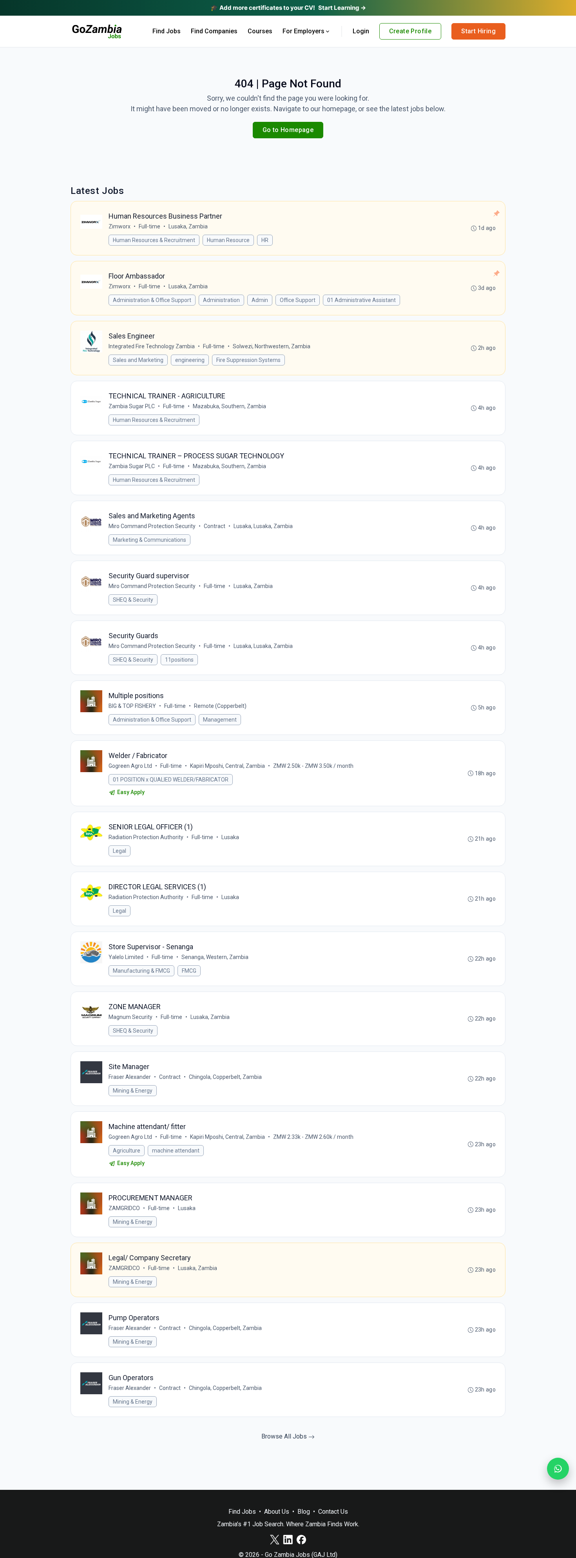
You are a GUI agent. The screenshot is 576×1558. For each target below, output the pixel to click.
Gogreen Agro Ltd (130, 766)
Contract (214, 526)
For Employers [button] (303, 31)
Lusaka (230, 837)
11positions (179, 660)
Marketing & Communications (149, 540)
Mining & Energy (132, 1091)
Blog (303, 1511)
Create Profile (410, 31)
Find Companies (214, 31)
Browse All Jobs (284, 1436)
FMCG (189, 971)
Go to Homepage (288, 130)
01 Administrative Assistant (361, 300)
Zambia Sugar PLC (132, 406)
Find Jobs (166, 31)
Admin (260, 300)
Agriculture (126, 1150)
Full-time (149, 226)
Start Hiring (478, 31)
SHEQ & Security (133, 600)
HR (264, 240)
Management (220, 720)
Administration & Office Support (152, 300)
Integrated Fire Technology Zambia (152, 346)
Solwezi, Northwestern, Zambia (271, 346)
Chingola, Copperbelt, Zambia (225, 1077)
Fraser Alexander (130, 1077)
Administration (221, 300)
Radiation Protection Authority (146, 837)
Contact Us (333, 1511)
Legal (119, 851)
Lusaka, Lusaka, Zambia (263, 526)
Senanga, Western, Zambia (214, 957)
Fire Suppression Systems (248, 360)
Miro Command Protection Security (152, 526)
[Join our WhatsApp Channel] (558, 1469)
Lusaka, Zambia (188, 226)
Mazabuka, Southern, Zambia (229, 406)
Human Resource (228, 240)
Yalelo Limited (126, 957)
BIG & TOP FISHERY (132, 706)
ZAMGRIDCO (124, 1208)
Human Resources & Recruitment (154, 240)
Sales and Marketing (138, 360)
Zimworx (119, 226)
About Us (276, 1511)
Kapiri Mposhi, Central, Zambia (227, 766)
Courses (260, 31)
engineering (190, 360)
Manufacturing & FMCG (141, 971)
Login (361, 31)
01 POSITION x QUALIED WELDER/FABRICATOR (170, 779)
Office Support (297, 300)
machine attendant (175, 1150)
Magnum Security (130, 1017)
